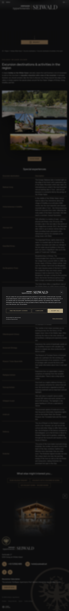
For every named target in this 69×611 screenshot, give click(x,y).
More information (57, 319)
